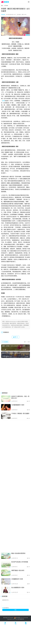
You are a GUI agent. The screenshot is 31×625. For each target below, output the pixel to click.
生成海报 (5, 341)
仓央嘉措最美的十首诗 (17, 405)
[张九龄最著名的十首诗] (6, 590)
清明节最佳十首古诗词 (17, 570)
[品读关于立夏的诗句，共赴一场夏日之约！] (6, 399)
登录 (3, 607)
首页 (2, 5)
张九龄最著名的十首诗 (17, 587)
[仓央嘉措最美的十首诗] (6, 407)
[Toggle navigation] (28, 2)
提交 (15, 609)
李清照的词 (6, 332)
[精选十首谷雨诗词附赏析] (6, 556)
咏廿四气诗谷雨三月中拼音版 (19, 562)
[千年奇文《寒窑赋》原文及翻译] (6, 416)
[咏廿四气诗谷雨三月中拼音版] (6, 564)
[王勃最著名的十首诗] (6, 581)
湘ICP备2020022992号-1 (8, 617)
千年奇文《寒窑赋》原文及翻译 (20, 413)
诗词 (3, 100)
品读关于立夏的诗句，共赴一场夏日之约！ (20, 397)
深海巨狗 (3, 14)
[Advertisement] (15, 375)
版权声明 (22, 619)
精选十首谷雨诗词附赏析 (18, 553)
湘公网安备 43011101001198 (22, 617)
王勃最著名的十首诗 (17, 579)
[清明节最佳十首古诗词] (6, 573)
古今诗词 (19, 14)
